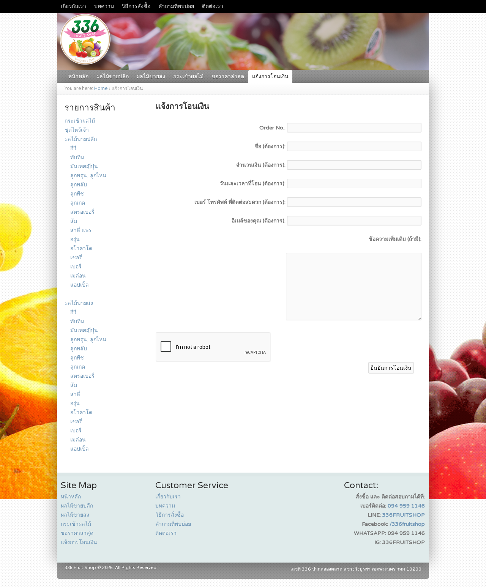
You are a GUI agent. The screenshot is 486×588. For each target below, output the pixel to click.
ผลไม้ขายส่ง (151, 76)
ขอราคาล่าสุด (227, 76)
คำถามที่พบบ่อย (176, 6)
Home (100, 88)
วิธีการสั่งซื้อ (136, 6)
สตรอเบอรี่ (82, 212)
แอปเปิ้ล (79, 285)
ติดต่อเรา (212, 6)
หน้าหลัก (78, 76)
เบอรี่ (76, 266)
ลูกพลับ (78, 184)
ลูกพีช (77, 194)
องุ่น (75, 239)
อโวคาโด (81, 248)
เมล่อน (78, 276)
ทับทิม (77, 157)
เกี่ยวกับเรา (73, 6)
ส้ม (73, 221)
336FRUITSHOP (403, 515)
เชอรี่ (76, 257)
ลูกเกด (77, 203)
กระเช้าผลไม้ (188, 76)
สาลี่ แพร (81, 230)
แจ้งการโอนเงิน (270, 76)
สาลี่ (75, 394)
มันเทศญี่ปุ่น (84, 166)
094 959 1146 (406, 506)
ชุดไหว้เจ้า (77, 130)
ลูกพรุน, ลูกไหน (88, 175)
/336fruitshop (407, 524)
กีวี (73, 148)
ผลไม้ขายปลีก (112, 76)
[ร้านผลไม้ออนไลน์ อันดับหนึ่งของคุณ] (243, 66)
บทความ (104, 6)
